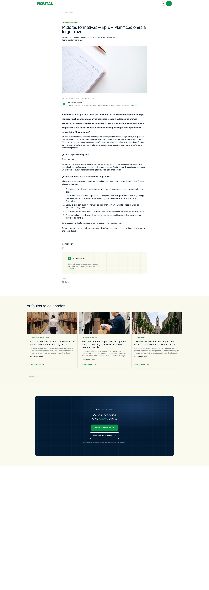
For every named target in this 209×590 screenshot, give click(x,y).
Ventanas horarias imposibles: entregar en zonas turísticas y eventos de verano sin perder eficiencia (104, 344)
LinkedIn (133, 105)
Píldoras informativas (70, 22)
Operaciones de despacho (40, 337)
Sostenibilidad (140, 337)
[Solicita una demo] (169, 3)
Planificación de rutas (90, 337)
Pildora (65, 282)
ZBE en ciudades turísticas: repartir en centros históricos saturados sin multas (154, 343)
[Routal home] (45, 3)
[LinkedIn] (63, 248)
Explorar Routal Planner (102, 435)
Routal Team (76, 102)
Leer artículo (35, 364)
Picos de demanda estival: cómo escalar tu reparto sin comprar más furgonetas (52, 343)
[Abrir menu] (163, 3)
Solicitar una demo (103, 427)
